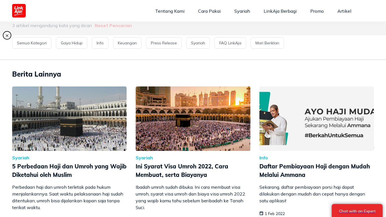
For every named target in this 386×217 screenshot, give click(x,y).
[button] (33, 43)
